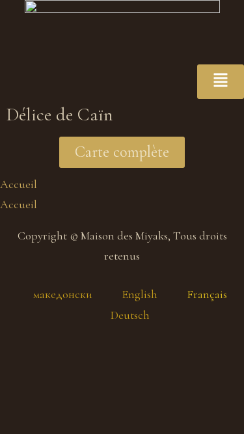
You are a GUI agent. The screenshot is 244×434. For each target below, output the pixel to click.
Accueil (18, 184)
